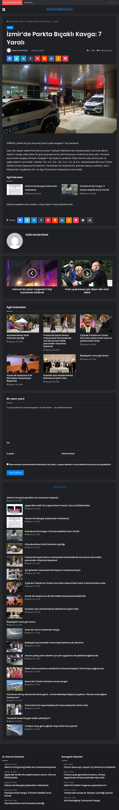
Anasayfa (12, 21)
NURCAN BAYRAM (20, 50)
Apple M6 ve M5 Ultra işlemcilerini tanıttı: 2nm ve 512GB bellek (57, 505)
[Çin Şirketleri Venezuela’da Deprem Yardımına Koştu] (15, 574)
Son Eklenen (59, 486)
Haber (21, 21)
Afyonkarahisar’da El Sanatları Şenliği (18, 336)
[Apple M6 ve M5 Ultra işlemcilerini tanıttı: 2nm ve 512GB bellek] (15, 509)
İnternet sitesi (68, 453)
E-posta (11, 453)
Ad (9, 442)
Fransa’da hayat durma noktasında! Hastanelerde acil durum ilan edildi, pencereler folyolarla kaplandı (57, 341)
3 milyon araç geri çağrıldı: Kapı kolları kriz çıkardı (51, 726)
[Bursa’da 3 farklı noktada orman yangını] (15, 685)
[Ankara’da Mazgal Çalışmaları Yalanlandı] (15, 189)
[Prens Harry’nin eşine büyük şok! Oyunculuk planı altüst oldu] (15, 709)
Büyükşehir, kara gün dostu (94, 355)
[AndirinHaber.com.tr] (59, 9)
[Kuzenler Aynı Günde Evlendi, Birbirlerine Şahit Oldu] (59, 363)
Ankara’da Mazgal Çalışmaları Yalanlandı (41, 2)
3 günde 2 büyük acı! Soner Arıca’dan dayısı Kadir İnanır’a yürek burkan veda (96, 338)
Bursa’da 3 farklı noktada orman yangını (46, 681)
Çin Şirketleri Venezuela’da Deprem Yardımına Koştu (52, 570)
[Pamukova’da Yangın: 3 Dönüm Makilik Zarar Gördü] (70, 189)
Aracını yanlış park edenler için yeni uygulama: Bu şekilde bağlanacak (61, 655)
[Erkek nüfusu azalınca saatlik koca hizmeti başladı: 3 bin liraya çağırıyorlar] (15, 672)
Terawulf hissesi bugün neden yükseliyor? (29, 718)
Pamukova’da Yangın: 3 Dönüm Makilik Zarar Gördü (52, 531)
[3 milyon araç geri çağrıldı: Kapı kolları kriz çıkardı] (15, 730)
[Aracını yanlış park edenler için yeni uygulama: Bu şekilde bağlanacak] (15, 659)
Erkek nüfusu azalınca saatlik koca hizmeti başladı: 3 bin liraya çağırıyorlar (64, 668)
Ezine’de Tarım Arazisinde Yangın (42, 629)
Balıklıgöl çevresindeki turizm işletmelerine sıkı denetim (54, 642)
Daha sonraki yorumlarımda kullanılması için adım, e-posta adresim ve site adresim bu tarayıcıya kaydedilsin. (60, 464)
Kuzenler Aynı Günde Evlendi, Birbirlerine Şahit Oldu (58, 377)
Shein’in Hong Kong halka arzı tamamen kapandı (32, 497)
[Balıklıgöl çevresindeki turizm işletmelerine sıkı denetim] (15, 646)
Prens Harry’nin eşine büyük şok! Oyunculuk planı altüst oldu (56, 705)
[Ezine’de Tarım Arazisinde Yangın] (15, 633)
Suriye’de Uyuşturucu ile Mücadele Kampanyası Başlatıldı (19, 378)
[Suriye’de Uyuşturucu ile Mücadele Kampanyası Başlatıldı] (23, 363)
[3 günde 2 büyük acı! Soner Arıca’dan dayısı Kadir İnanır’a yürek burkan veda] (96, 323)
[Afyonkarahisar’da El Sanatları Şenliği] (23, 323)
